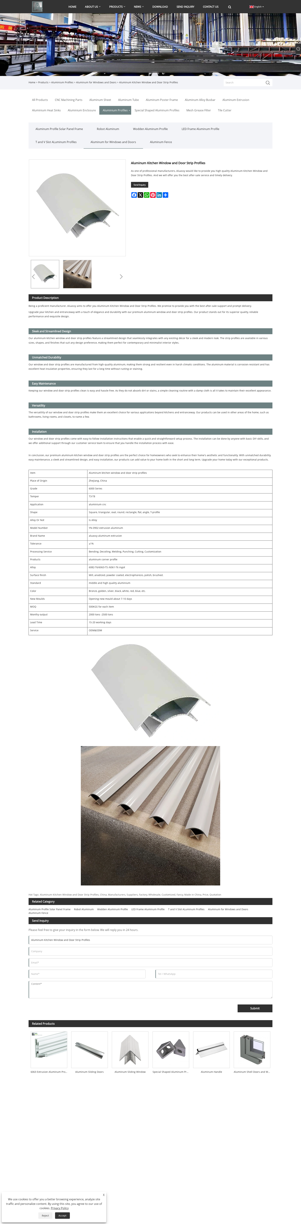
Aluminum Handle (211, 1071)
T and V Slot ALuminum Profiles (56, 142)
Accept (62, 1215)
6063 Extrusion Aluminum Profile (50, 1071)
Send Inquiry (140, 184)
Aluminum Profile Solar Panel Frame (59, 129)
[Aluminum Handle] (211, 1049)
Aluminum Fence (161, 142)
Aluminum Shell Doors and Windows (253, 1071)
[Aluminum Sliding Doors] (89, 1049)
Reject (45, 1215)
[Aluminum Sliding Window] (130, 1049)
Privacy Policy (60, 1208)
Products (43, 82)
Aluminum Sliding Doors (89, 1071)
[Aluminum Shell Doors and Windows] (252, 1049)
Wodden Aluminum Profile (150, 129)
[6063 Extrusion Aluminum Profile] (49, 1049)
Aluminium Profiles (62, 82)
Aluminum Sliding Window (130, 1071)
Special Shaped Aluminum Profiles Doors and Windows (172, 1071)
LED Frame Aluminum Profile (200, 129)
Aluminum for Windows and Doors (96, 82)
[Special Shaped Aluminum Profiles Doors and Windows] (170, 1049)
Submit (255, 1008)
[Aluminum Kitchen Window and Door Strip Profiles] (45, 274)
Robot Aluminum (108, 129)
